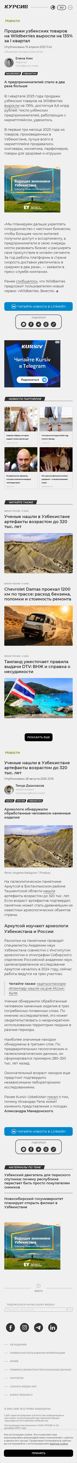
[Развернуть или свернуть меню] (70, 7)
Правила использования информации (37, 1353)
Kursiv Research (21, 1395)
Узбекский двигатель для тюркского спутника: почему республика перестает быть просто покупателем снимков (37, 1181)
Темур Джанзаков (30, 785)
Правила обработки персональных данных (40, 1369)
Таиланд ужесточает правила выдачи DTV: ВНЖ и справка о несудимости (37, 666)
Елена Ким (24, 58)
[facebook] (10, 1327)
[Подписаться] (70, 1310)
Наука (9, 801)
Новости (12, 21)
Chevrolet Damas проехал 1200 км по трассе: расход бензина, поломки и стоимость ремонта (37, 594)
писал (52, 1097)
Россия (21, 801)
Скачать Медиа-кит (23, 1386)
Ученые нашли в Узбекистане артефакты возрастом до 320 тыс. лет (37, 521)
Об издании (18, 1344)
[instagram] (24, 1327)
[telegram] (38, 1327)
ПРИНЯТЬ (38, 1453)
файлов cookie (59, 1443)
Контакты (17, 1378)
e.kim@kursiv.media (27, 65)
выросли (11, 106)
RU (62, 7)
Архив (14, 1361)
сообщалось (26, 281)
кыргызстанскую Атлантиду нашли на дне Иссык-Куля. (37, 988)
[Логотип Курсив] (16, 6)
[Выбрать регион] (52, 7)
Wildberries (13, 73)
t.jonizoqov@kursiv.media (30, 793)
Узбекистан (29, 73)
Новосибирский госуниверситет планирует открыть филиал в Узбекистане (33, 1203)
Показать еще (38, 737)
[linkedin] (52, 1327)
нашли (49, 891)
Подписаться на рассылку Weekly (31, 1304)
